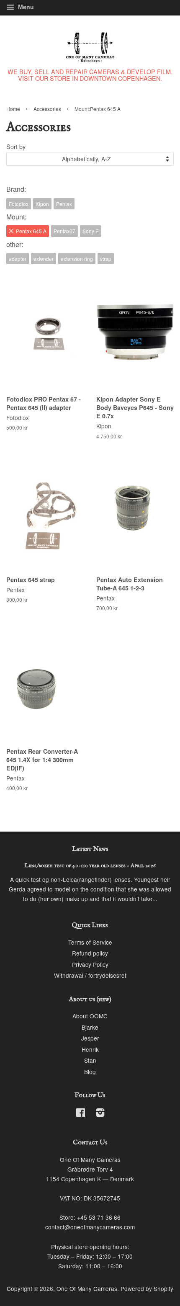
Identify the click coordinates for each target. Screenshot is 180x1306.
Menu (25, 7)
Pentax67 (64, 230)
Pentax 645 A (31, 230)
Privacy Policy (90, 964)
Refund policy (90, 953)
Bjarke (90, 1027)
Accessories (47, 108)
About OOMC (90, 1016)
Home (13, 108)
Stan (90, 1060)
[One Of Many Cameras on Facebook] (80, 1114)
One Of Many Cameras (87, 1288)
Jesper (90, 1038)
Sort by (16, 146)
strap (105, 258)
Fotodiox (18, 203)
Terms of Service (90, 942)
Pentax (64, 203)
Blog (90, 1071)
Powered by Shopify (147, 1288)
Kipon (42, 203)
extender (43, 258)
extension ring (77, 258)
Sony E (90, 230)
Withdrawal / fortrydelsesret (90, 975)
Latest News (90, 849)
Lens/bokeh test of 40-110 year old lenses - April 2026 (90, 865)
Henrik (90, 1049)
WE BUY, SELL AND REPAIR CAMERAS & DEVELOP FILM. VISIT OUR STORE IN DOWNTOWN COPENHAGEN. (90, 74)
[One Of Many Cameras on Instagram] (100, 1114)
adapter (17, 258)
